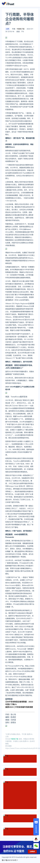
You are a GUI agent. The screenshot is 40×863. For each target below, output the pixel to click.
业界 (7, 29)
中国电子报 (20, 29)
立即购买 (32, 851)
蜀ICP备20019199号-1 (10, 860)
